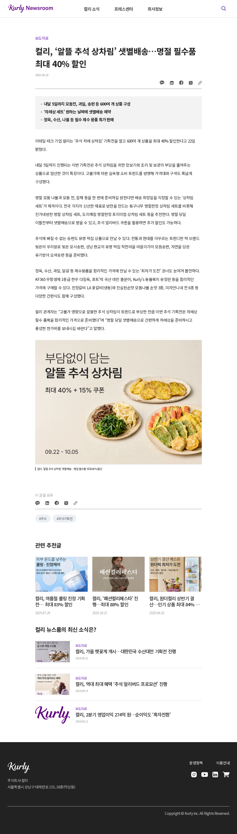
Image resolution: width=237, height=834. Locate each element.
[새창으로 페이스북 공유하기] (181, 83)
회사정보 (155, 9)
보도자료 (41, 38)
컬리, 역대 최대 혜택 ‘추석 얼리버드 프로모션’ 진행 (121, 684)
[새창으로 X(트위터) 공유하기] (191, 83)
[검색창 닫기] (223, 8)
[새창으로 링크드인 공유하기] (172, 83)
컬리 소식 (92, 9)
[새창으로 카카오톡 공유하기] (162, 83)
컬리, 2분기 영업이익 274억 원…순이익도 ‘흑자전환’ (123, 714)
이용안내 (223, 763)
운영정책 (196, 763)
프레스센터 (123, 9)
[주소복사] (200, 83)
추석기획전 (65, 518)
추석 (43, 518)
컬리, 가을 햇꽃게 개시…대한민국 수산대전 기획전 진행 (125, 651)
